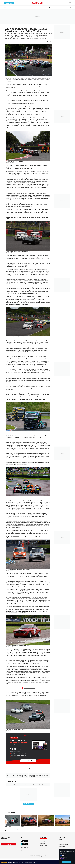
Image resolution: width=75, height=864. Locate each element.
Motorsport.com (43, 843)
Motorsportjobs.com (43, 841)
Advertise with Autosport (63, 844)
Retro (55, 7)
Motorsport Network (35, 856)
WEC (31, 7)
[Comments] (50, 41)
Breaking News (49, 7)
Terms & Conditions (31, 855)
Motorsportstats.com (43, 845)
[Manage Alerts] (30, 768)
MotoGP (26, 7)
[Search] (70, 7)
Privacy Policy (43, 855)
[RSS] (31, 850)
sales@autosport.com (63, 848)
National (35, 7)
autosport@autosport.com (64, 842)
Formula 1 (20, 7)
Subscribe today (15, 695)
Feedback (60, 839)
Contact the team (62, 846)
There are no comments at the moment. (28, 784)
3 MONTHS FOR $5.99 (9, 3)
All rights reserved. (42, 856)
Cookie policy (38, 855)
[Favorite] (48, 41)
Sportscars (42, 7)
